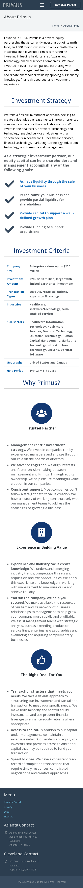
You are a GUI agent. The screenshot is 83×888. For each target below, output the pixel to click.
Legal (7, 811)
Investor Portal (12, 802)
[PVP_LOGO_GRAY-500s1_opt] (12, 5)
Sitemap (8, 816)
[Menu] (42, 5)
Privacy (8, 807)
